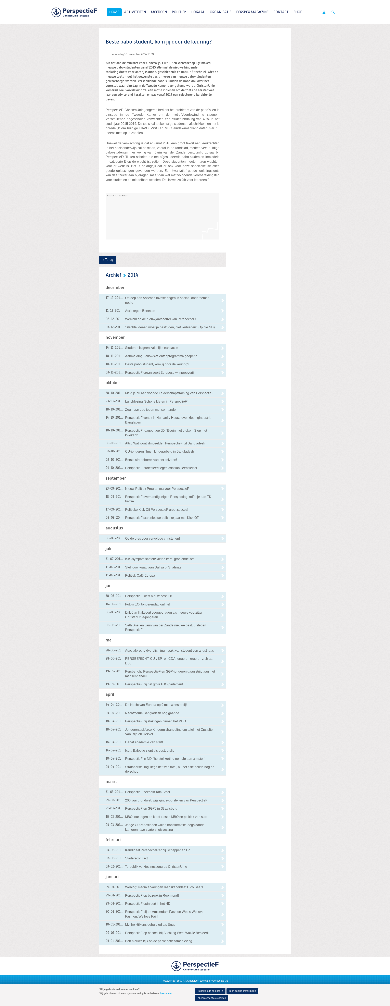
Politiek (179, 12)
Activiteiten (135, 12)
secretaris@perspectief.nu (214, 980)
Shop (298, 12)
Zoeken (333, 12)
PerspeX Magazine (252, 12)
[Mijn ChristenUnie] (324, 12)
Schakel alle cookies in (210, 991)
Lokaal (198, 12)
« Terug (107, 259)
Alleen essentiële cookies (212, 998)
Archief (113, 275)
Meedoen (159, 12)
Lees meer (166, 993)
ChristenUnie (74, 12)
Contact (281, 12)
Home (114, 12)
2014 (133, 275)
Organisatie (220, 12)
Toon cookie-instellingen (242, 991)
